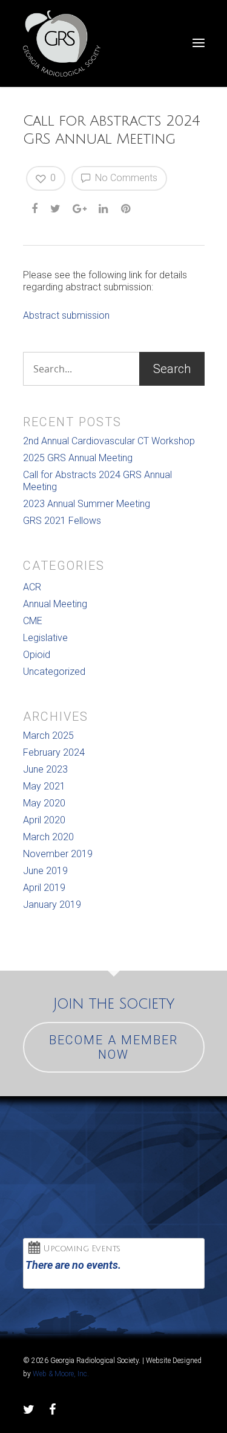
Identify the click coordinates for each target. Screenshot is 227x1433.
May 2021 (44, 786)
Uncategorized (54, 671)
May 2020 (44, 803)
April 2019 (44, 887)
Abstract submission (66, 315)
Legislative (45, 637)
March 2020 (48, 837)
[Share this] (35, 209)
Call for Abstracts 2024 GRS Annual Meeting (97, 481)
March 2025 (48, 735)
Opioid (36, 654)
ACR (32, 587)
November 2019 (58, 854)
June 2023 (45, 769)
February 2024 (54, 752)
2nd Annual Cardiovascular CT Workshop (109, 441)
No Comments (125, 178)
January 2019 (52, 904)
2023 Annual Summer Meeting (86, 503)
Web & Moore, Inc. (61, 1374)
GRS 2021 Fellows (62, 520)
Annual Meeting (55, 604)
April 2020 (44, 820)
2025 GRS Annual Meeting (78, 458)
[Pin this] (127, 209)
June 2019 (45, 870)
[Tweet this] (56, 209)
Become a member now (113, 1047)
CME (32, 621)
